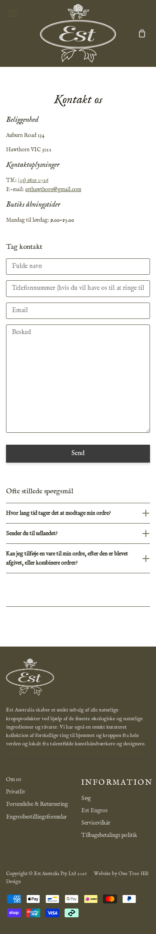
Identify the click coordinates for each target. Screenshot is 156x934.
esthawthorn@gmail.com (53, 189)
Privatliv (15, 791)
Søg (86, 798)
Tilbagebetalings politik (109, 835)
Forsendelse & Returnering (37, 804)
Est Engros (94, 810)
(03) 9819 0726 (33, 180)
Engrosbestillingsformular (36, 817)
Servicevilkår (95, 823)
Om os (13, 779)
